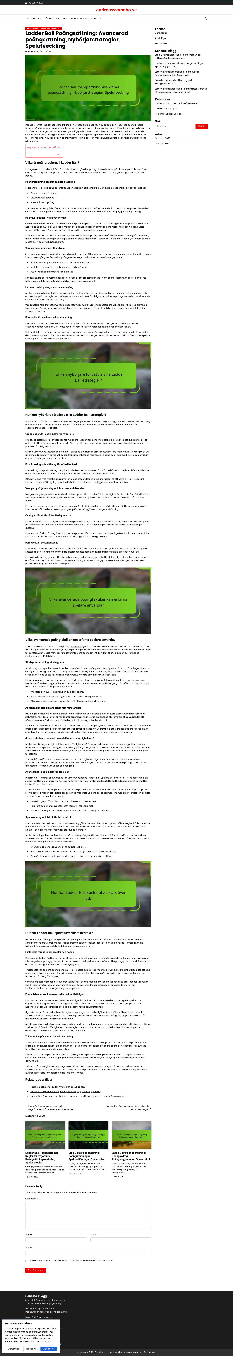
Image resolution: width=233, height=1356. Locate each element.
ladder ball (76, 646)
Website (29, 1247)
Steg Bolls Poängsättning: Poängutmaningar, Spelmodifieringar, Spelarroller (86, 1156)
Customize (13, 1348)
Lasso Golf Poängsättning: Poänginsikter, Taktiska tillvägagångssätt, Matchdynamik (181, 90)
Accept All (48, 1348)
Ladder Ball (49, 124)
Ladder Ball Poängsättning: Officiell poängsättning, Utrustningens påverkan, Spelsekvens (77, 1096)
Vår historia (51, 18)
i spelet (102, 759)
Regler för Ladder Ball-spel (169, 113)
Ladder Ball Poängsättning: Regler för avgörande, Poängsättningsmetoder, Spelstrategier (41, 1157)
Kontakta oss (79, 18)
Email (94, 1234)
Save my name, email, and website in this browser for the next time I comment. (71, 1260)
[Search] (206, 18)
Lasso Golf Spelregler (166, 108)
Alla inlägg (34, 18)
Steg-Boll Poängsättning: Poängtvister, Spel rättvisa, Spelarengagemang (178, 56)
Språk (94, 18)
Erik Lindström (33, 51)
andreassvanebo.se (116, 10)
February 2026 (162, 138)
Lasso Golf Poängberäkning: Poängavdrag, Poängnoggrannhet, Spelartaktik (177, 73)
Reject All (31, 1348)
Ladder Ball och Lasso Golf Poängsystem (43, 28)
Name (29, 1234)
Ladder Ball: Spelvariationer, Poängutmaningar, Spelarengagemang (65, 1091)
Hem (65, 18)
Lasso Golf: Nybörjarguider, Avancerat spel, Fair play (57, 1086)
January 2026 (162, 143)
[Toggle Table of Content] (57, 154)
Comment (31, 1198)
